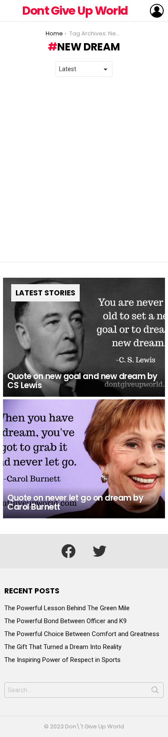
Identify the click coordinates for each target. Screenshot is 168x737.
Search (155, 691)
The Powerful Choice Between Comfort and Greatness (81, 634)
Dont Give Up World (75, 11)
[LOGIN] (157, 11)
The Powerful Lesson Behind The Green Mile (67, 608)
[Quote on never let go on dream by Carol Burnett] (84, 458)
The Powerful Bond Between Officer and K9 (65, 621)
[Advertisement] (84, 169)
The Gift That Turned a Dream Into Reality (62, 647)
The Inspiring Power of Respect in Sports (62, 660)
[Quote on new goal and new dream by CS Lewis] (84, 337)
